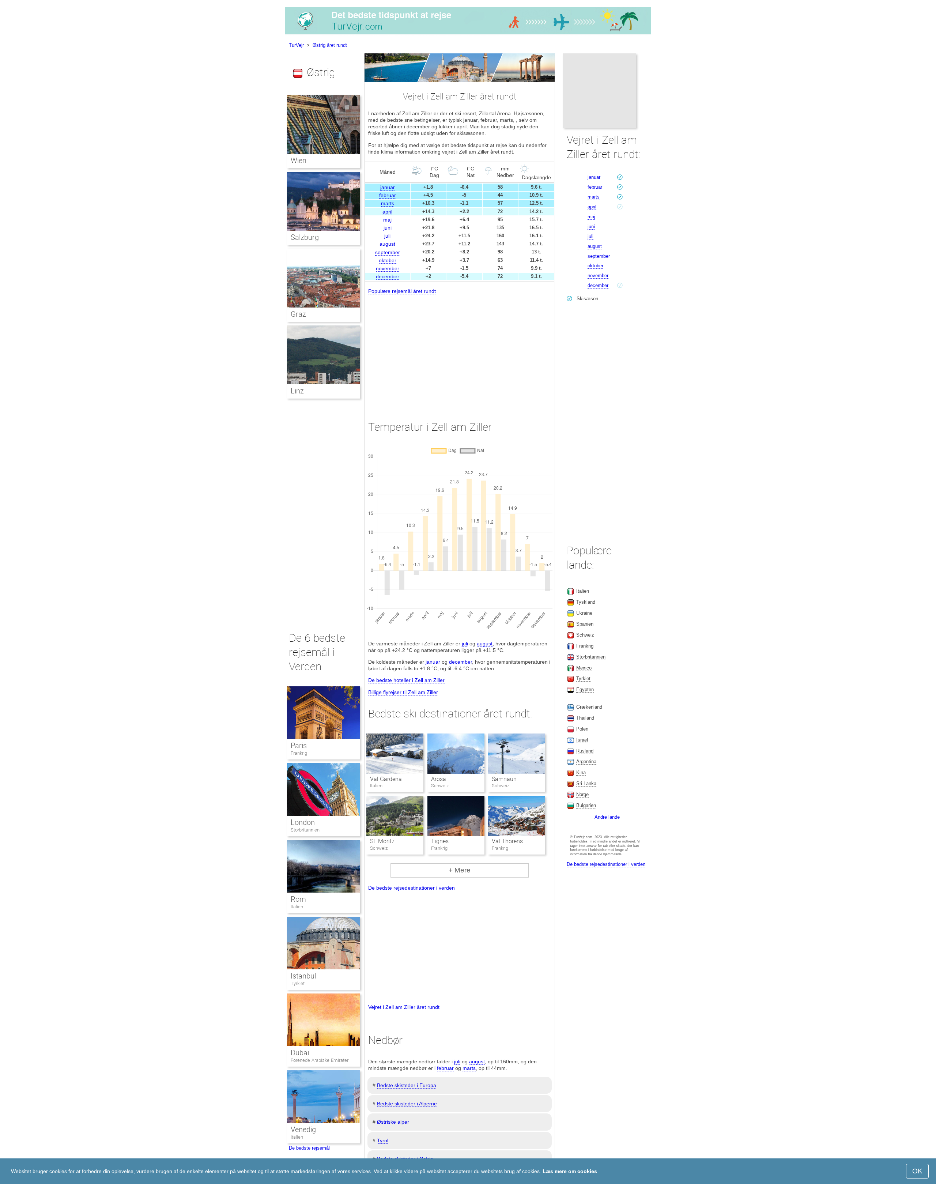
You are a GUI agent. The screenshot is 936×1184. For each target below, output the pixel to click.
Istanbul (303, 976)
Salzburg (305, 237)
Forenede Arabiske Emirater (319, 1060)
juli (387, 236)
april (387, 212)
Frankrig (299, 753)
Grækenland (589, 707)
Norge (582, 794)
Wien (298, 160)
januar (387, 187)
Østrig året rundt (330, 45)
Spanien (584, 624)
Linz (297, 391)
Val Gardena (386, 779)
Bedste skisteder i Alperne (407, 1103)
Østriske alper (393, 1122)
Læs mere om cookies (570, 1171)
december (387, 276)
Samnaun (504, 779)
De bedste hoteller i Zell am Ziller (406, 680)
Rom (298, 899)
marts (387, 203)
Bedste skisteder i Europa (406, 1085)
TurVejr (296, 45)
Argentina (586, 761)
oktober (387, 260)
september (387, 252)
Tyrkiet (298, 983)
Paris (299, 745)
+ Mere (460, 870)
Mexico (584, 668)
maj (387, 220)
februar (387, 195)
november (387, 268)
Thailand (585, 718)
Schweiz (585, 635)
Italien (297, 906)
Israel (582, 740)
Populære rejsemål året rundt (402, 291)
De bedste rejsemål (309, 1148)
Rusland (584, 751)
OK (917, 1171)
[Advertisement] (460, 351)
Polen (582, 729)
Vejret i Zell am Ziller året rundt (403, 1007)
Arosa (438, 779)
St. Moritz (382, 841)
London (303, 822)
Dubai (300, 1052)
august (387, 244)
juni (388, 228)
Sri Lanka (586, 783)
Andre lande (607, 817)
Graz (298, 314)
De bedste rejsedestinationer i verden (411, 888)
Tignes (440, 841)
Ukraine (584, 613)
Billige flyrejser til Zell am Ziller (403, 692)
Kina (581, 772)
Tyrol (382, 1140)
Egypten (585, 689)
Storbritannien (305, 830)
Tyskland (585, 602)
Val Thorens (507, 841)
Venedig (303, 1129)
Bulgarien (586, 805)
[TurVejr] (468, 34)
